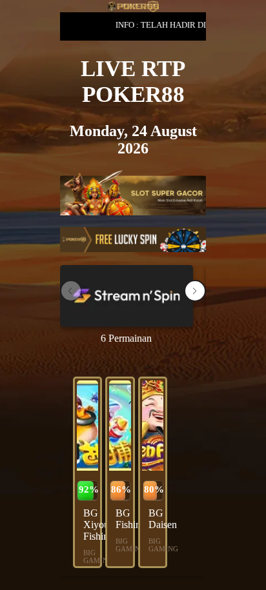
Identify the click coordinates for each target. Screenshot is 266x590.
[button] (195, 291)
